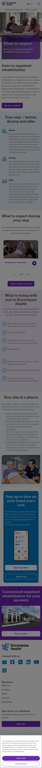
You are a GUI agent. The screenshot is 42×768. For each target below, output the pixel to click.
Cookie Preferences (21, 764)
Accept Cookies (21, 758)
